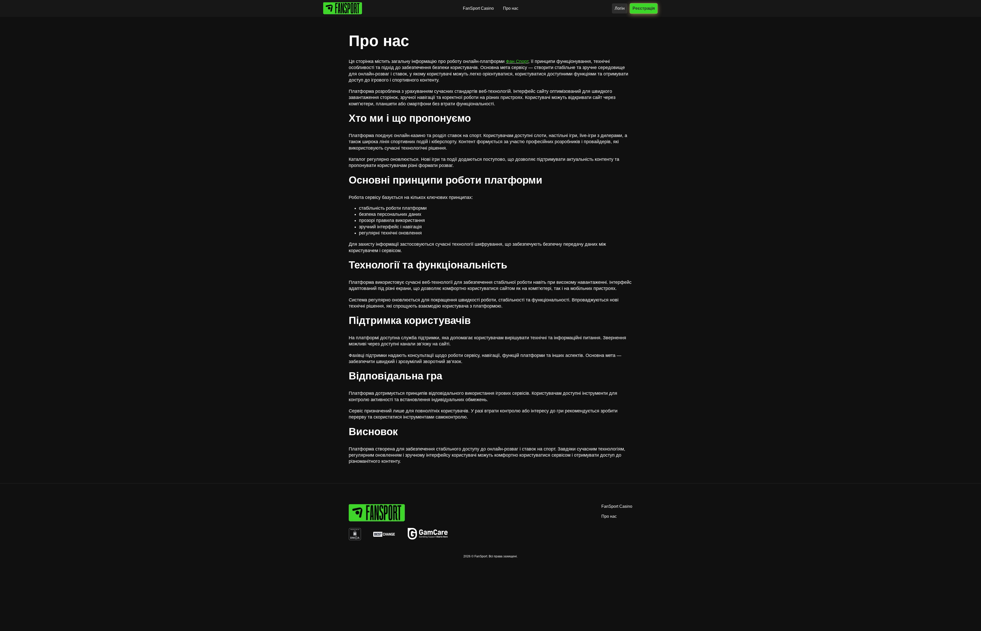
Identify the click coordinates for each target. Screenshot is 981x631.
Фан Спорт (517, 61)
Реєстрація (644, 8)
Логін (620, 8)
